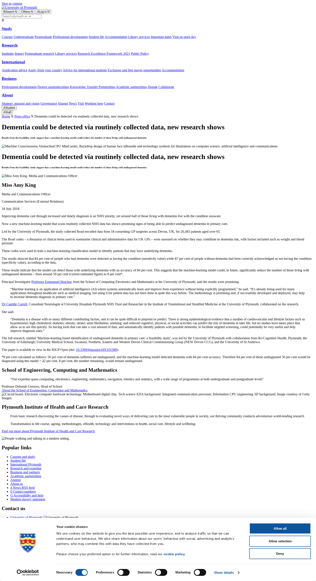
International (13, 62)
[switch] (123, 572)
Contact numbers (23, 491)
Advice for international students (85, 70)
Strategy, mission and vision (21, 103)
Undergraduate (24, 37)
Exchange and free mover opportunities (134, 70)
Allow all (280, 528)
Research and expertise (25, 468)
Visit (81, 103)
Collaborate (166, 87)
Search (10, 11)
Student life (96, 37)
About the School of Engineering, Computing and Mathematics (44, 390)
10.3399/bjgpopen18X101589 (96, 350)
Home (6, 116)
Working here (94, 103)
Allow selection (280, 541)
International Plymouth (25, 464)
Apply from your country (45, 70)
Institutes (8, 53)
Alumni (63, 103)
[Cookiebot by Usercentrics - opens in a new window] (28, 572)
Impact (19, 53)
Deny (280, 553)
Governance (48, 103)
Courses (7, 37)
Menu (27, 11)
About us (16, 484)
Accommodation (116, 37)
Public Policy (140, 53)
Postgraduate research (39, 53)
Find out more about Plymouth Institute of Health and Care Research (48, 431)
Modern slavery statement (27, 499)
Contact (109, 103)
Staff (7, 112)
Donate (153, 87)
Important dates (161, 37)
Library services (139, 37)
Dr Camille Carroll (14, 304)
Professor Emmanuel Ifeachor (51, 282)
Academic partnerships (131, 87)
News (73, 103)
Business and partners (25, 472)
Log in (43, 11)
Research (10, 45)
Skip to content (12, 3)
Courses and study (22, 457)
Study (7, 28)
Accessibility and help (26, 495)
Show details (224, 572)
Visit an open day (184, 37)
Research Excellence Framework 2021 (104, 53)
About (7, 95)
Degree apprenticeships (53, 87)
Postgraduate (43, 37)
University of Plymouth (26, 517)
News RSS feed (22, 487)
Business (9, 78)
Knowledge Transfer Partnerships (92, 87)
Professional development (70, 37)
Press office (22, 116)
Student (9, 107)
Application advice (14, 70)
